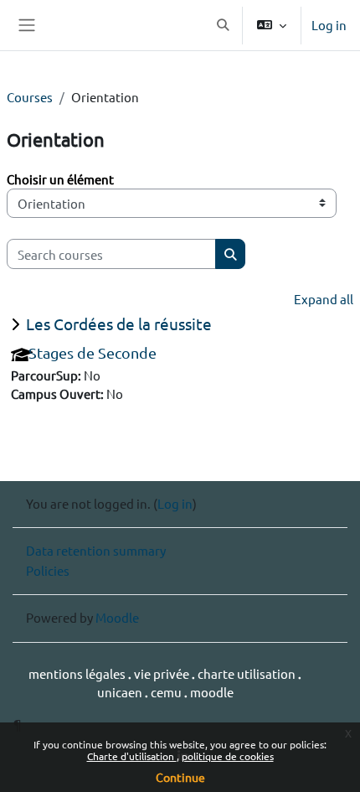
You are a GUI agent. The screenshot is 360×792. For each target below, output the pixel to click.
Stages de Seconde (92, 352)
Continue (180, 776)
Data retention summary (96, 550)
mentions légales (78, 673)
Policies (47, 570)
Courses (30, 97)
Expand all (323, 299)
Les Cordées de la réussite (119, 323)
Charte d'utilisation (132, 756)
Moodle (117, 617)
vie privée (163, 673)
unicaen (121, 692)
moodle (212, 692)
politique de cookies (228, 756)
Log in (329, 25)
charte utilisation (248, 673)
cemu (167, 692)
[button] (223, 25)
